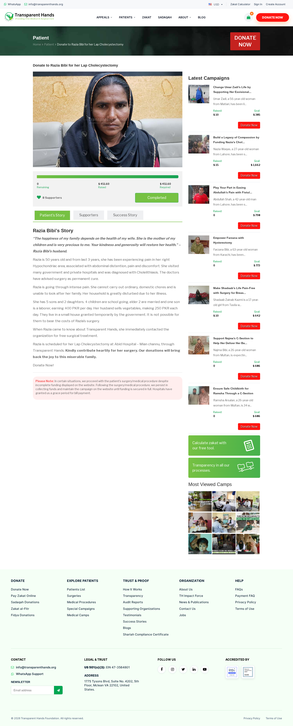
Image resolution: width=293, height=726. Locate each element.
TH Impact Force (191, 596)
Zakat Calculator (240, 4)
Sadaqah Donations (25, 602)
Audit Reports (133, 602)
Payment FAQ (245, 596)
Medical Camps (78, 615)
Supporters (88, 215)
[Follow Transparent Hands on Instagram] (172, 669)
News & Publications (194, 602)
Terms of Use (244, 609)
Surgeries (74, 596)
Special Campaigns (81, 609)
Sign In (258, 4)
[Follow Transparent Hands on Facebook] (162, 669)
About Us (186, 589)
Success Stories (134, 621)
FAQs (239, 589)
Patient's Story (52, 215)
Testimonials (132, 615)
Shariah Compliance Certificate (146, 634)
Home (37, 44)
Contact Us (187, 609)
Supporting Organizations (141, 609)
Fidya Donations (22, 615)
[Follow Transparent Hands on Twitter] (183, 669)
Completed (156, 198)
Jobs (182, 615)
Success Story (125, 215)
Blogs (127, 628)
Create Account (275, 4)
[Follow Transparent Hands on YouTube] (205, 669)
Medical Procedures (81, 602)
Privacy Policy (245, 602)
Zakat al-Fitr (20, 609)
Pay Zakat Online (23, 596)
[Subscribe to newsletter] (58, 690)
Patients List (76, 589)
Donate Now (272, 17)
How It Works (132, 589)
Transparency (133, 596)
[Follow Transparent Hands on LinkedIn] (194, 669)
